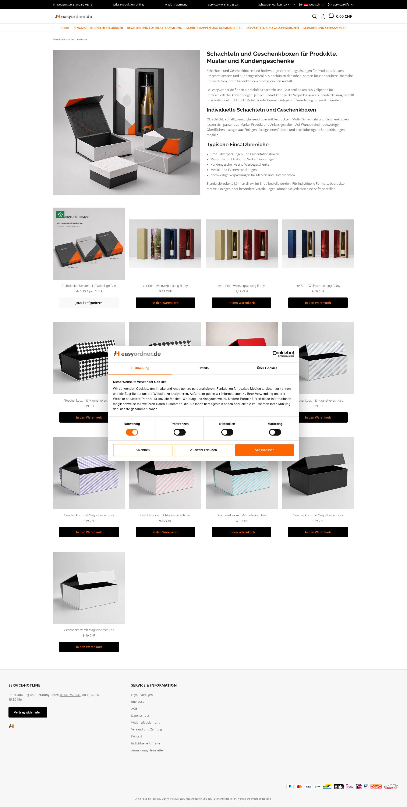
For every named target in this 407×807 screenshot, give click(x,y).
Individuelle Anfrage (145, 743)
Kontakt (136, 736)
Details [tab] (203, 368)
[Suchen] (314, 16)
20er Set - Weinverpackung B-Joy (241, 286)
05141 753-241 (70, 695)
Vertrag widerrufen (28, 712)
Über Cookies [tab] (267, 368)
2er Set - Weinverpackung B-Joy (318, 286)
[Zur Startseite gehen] (73, 16)
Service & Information (154, 685)
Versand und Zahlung (146, 729)
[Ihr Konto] (323, 16)
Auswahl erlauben (203, 450)
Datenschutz (140, 715)
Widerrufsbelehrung (145, 722)
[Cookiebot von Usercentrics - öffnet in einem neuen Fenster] (275, 354)
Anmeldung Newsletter (147, 750)
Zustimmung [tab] (140, 368)
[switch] (180, 432)
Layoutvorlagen (142, 695)
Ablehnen (142, 450)
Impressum (139, 701)
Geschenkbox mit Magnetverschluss (89, 400)
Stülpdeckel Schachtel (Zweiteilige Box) (89, 286)
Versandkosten (193, 798)
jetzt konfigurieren (89, 303)
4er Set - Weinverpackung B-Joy (165, 286)
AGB (134, 708)
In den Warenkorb (165, 303)
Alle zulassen (264, 450)
